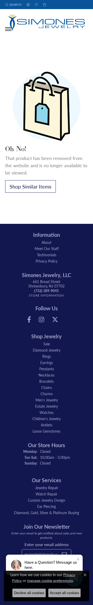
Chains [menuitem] (46, 387)
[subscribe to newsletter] (64, 554)
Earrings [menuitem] (46, 362)
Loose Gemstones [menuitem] (46, 431)
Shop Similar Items (30, 186)
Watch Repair (46, 493)
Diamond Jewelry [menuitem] (46, 350)
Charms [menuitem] (47, 393)
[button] (13, 4)
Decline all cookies (29, 593)
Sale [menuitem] (46, 343)
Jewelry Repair (46, 487)
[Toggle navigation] (8, 29)
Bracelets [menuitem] (46, 381)
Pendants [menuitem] (46, 368)
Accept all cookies (64, 593)
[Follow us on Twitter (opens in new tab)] (55, 320)
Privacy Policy (46, 261)
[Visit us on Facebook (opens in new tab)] (29, 320)
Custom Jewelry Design (46, 500)
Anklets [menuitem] (46, 424)
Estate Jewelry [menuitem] (46, 406)
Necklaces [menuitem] (46, 375)
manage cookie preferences (50, 581)
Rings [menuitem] (46, 356)
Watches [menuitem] (46, 412)
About (46, 242)
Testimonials (46, 254)
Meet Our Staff (47, 248)
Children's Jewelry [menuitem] (46, 418)
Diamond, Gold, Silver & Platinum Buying (46, 512)
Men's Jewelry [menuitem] (46, 399)
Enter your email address (47, 544)
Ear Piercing (46, 506)
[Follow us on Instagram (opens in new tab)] (41, 320)
